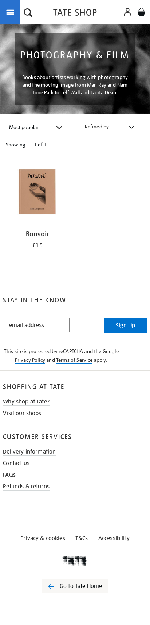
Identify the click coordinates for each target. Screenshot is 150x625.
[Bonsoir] (37, 193)
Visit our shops (22, 413)
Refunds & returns (26, 486)
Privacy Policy (30, 360)
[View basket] (141, 13)
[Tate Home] (75, 561)
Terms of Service (74, 360)
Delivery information (29, 451)
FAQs (9, 475)
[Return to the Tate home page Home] (75, 13)
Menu (11, 11)
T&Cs (81, 538)
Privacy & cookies (42, 538)
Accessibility (114, 538)
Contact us (16, 463)
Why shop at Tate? (26, 401)
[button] (28, 13)
